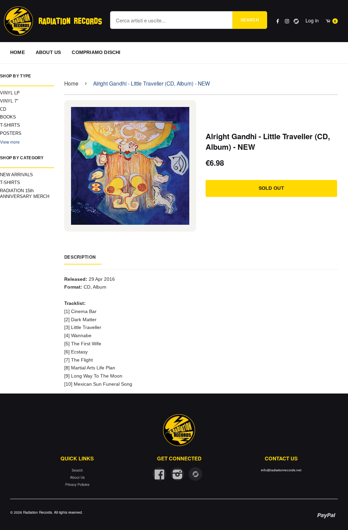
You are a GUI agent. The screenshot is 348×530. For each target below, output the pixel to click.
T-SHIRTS (10, 125)
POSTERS (10, 133)
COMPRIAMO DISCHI (96, 52)
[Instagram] (287, 21)
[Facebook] (277, 21)
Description (79, 257)
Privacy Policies (77, 484)
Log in (312, 20)
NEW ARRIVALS (16, 174)
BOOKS (8, 117)
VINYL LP (10, 92)
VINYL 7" (9, 101)
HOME (17, 52)
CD (3, 109)
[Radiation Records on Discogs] (195, 474)
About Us (77, 477)
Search (250, 20)
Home (71, 83)
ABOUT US (48, 52)
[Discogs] (296, 21)
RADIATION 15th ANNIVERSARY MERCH (24, 193)
